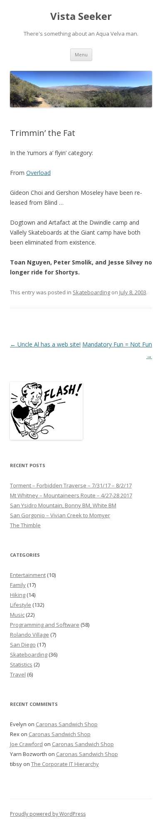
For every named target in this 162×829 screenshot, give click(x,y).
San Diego (23, 644)
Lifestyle (20, 604)
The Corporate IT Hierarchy (65, 764)
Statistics (21, 664)
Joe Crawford (26, 744)
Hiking (17, 595)
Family (18, 585)
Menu (81, 54)
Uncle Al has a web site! (45, 344)
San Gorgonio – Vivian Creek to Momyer (60, 515)
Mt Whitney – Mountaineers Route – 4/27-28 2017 (71, 495)
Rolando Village (29, 634)
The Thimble (25, 525)
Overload (38, 173)
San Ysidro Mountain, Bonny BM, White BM (63, 505)
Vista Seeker (81, 16)
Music (17, 614)
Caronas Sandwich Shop (67, 724)
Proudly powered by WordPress (48, 813)
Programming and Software (44, 624)
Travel (18, 674)
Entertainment (28, 575)
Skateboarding (91, 292)
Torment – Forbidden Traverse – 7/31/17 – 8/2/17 (71, 485)
